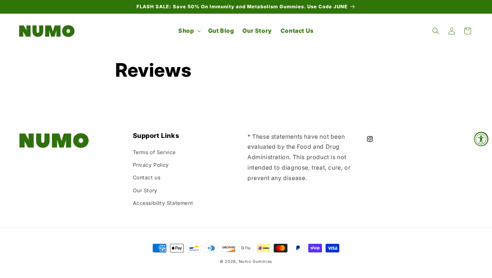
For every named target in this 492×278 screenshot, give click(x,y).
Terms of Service (154, 152)
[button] (188, 31)
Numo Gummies (255, 261)
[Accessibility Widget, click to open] (481, 139)
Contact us (147, 177)
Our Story (145, 190)
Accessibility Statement (163, 203)
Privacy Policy (151, 165)
